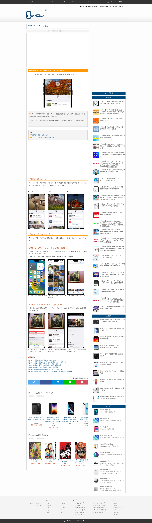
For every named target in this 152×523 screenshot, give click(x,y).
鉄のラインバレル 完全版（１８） (65, 461)
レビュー (64, 512)
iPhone (54, 2)
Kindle (115, 505)
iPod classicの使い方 (99, 505)
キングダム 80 (50, 460)
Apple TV (109, 2)
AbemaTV (116, 514)
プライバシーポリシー (35, 505)
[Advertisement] (58, 50)
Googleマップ (117, 507)
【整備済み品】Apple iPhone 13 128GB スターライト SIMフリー (87, 419)
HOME (31, 2)
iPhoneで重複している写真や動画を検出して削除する (45, 366)
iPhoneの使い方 (44, 26)
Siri (62, 510)
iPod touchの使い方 (99, 503)
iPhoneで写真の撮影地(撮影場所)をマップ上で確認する (45, 369)
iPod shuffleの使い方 (99, 510)
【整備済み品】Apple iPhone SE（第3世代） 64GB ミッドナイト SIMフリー (53, 420)
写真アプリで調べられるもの (39, 135)
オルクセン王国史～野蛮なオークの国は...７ (80, 461)
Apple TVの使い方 (80, 510)
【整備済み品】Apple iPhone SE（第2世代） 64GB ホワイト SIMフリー (70, 419)
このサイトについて (35, 503)
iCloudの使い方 (79, 512)
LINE (115, 503)
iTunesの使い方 (98, 512)
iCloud (63, 507)
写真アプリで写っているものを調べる (42, 137)
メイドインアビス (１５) (35, 460)
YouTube (116, 512)
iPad (65, 2)
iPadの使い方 (79, 505)
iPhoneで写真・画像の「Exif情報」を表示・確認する (45, 364)
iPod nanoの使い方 (99, 507)
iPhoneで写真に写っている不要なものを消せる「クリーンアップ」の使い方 (52, 371)
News (42, 2)
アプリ (121, 2)
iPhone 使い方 (35, 15)
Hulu (114, 510)
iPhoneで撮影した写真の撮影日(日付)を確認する (43, 368)
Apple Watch (76, 2)
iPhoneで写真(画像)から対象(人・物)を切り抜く (43, 360)
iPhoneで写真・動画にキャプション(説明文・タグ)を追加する (47, 362)
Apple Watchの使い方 (81, 507)
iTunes (98, 2)
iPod (87, 2)
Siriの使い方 (78, 514)
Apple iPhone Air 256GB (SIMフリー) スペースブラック (36, 419)
